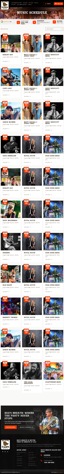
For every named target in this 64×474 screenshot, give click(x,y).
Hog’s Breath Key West (16, 2)
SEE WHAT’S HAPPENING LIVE (26, 427)
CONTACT (30, 4)
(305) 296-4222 (24, 23)
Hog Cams (31, 2)
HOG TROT (13, 4)
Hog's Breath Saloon (14, 7)
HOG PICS (36, 2)
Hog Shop (19, 456)
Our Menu (19, 465)
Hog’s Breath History (22, 4)
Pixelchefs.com (60, 472)
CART (59, 3)
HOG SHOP (25, 2)
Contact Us (32, 461)
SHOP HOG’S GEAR (10, 427)
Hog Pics (31, 452)
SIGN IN (48, 3)
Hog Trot (31, 454)
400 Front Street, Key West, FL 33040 (53, 457)
